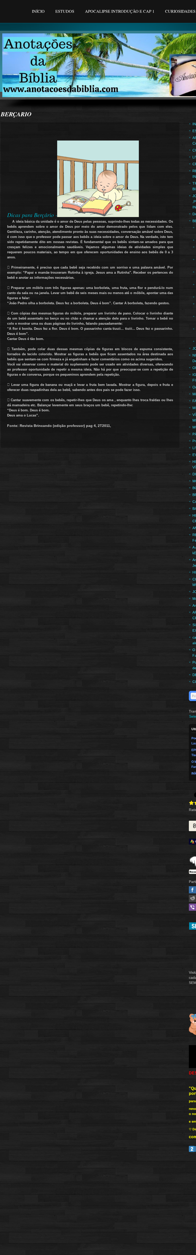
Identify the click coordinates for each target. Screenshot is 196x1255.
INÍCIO (39, 11)
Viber (192, 907)
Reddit (192, 898)
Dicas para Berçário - (32, 215)
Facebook (192, 889)
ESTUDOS (64, 11)
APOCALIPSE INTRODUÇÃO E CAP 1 (119, 11)
